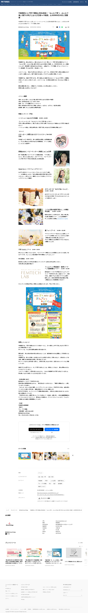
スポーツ (60, 4)
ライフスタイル (43, 4)
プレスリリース (14, 510)
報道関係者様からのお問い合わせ (39, 609)
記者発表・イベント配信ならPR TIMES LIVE (29, 592)
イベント (40, 472)
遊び (54, 483)
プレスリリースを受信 (67, 1)
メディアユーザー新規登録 (52, 429)
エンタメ (23, 4)
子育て (46, 480)
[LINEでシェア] (62, 27)
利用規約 (29, 609)
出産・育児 (50, 476)
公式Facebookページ (67, 587)
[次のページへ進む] (72, 455)
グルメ (55, 4)
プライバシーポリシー (14, 609)
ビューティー (29, 4)
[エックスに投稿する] (57, 27)
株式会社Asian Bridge (23, 510)
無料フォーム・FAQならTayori (48, 589)
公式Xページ (65, 592)
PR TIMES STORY (24, 587)
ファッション (36, 4)
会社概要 (7, 609)
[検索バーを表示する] (86, 2)
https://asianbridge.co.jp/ (61, 521)
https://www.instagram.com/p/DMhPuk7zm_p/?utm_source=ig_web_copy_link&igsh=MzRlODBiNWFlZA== (50, 493)
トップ (7, 510)
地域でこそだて (41, 486)
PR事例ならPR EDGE (46, 592)
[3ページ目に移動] (69, 448)
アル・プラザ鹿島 (42, 483)
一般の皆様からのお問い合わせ (64, 609)
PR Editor (23, 599)
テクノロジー (7, 4)
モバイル (13, 4)
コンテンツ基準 (23, 609)
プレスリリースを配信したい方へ (12, 596)
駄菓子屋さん (61, 480)
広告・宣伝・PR (42, 476)
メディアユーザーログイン (36, 429)
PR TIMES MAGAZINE (25, 594)
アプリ (17, 4)
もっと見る (80, 542)
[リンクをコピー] (68, 27)
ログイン (82, 1)
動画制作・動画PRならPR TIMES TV (27, 589)
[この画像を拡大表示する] (24, 456)
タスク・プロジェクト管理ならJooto (49, 587)
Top (2, 4)
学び (50, 483)
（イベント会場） (49, 490)
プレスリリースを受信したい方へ (12, 593)
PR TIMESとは (8, 588)
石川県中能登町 (40, 490)
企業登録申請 (76, 1)
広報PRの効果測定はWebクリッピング (28, 597)
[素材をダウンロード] (66, 27)
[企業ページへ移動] (9, 525)
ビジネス (50, 4)
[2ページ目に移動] (68, 448)
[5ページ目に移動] (82, 546)
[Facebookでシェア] (60, 27)
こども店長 (53, 480)
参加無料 (60, 483)
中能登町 (40, 480)
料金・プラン (8, 591)
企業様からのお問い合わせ (52, 609)
